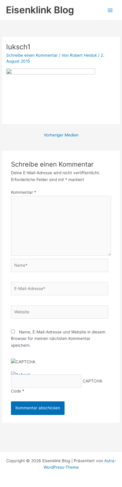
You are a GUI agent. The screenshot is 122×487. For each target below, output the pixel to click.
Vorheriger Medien (61, 135)
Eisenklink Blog (40, 10)
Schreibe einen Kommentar (32, 55)
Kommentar (23, 192)
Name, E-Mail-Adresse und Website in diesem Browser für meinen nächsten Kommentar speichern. (58, 339)
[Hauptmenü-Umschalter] (110, 10)
